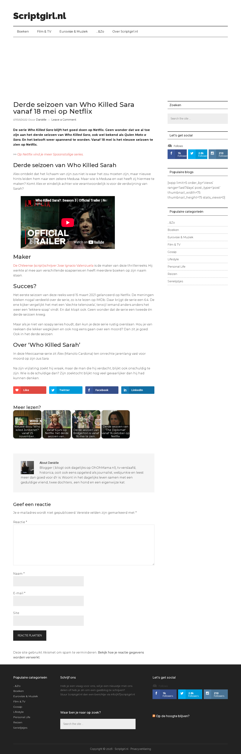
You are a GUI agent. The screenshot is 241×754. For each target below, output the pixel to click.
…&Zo (171, 222)
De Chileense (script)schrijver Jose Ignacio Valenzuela (53, 265)
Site (16, 613)
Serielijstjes (175, 281)
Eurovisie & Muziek (180, 237)
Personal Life (176, 266)
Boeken (173, 230)
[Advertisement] (120, 65)
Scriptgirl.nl (39, 16)
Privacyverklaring (140, 748)
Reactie (20, 522)
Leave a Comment (63, 119)
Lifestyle (173, 259)
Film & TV (174, 244)
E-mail (19, 593)
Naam (19, 573)
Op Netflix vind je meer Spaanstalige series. (50, 154)
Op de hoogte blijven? (173, 716)
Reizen (172, 274)
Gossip (172, 252)
